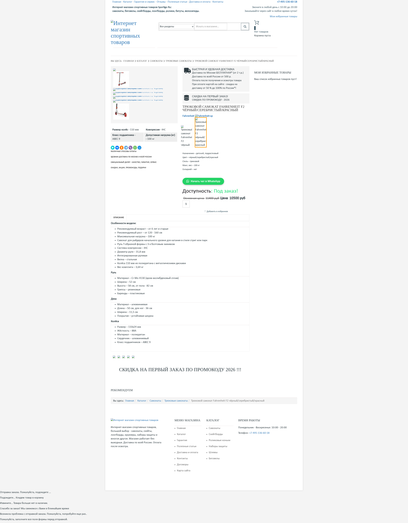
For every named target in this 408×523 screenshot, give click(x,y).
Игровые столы (265, 51)
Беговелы (214, 458)
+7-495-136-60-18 (287, 1)
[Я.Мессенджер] (113, 148)
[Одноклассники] (122, 148)
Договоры (182, 464)
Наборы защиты (218, 446)
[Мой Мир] (139, 148)
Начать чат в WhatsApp (205, 181)
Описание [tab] (118, 217)
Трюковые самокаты (179, 61)
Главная (116, 1)
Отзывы (161, 1)
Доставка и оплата (199, 1)
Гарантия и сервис (144, 1)
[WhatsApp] (135, 148)
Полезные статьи (177, 1)
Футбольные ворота (196, 51)
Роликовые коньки (219, 440)
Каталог (127, 1)
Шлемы (213, 452)
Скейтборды (216, 434)
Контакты (217, 1)
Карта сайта (183, 470)
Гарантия (182, 440)
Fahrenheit (188, 116)
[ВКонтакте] (117, 148)
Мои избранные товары (283, 16)
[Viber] (130, 148)
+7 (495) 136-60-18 (129, 52)
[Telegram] (126, 148)
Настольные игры (243, 51)
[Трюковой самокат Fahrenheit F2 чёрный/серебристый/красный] (144, 70)
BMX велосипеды (220, 51)
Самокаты (176, 51)
